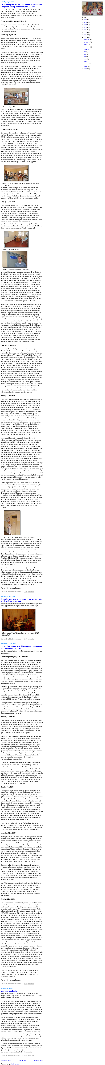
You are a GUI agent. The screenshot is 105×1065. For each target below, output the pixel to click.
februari (86, 64)
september (87, 47)
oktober (86, 44)
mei (85, 56)
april (85, 59)
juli (85, 51)
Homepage (22, 1060)
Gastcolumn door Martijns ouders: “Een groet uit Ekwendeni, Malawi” (21, 647)
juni (85, 54)
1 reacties (31, 639)
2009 (85, 37)
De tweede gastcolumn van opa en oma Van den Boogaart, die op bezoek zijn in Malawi (21, 5)
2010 (85, 35)
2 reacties (31, 1055)
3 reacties (31, 984)
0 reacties (31, 592)
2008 (85, 69)
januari (86, 66)
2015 (85, 22)
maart (86, 61)
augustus (86, 49)
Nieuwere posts (6, 1060)
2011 (85, 32)
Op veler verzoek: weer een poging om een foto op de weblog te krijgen (21, 600)
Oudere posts (38, 1060)
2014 (85, 24)
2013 (85, 27)
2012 (85, 30)
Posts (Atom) (15, 1064)
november (87, 42)
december (87, 39)
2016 (85, 19)
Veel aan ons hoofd (9, 991)
